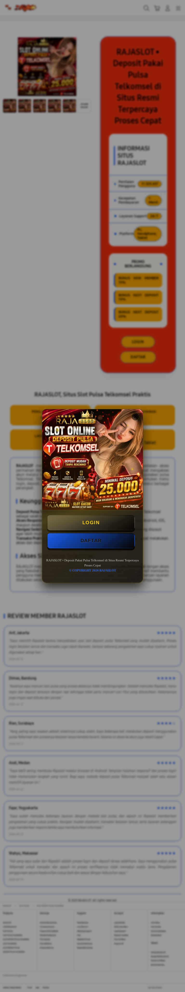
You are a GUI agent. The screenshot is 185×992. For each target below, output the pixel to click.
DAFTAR (91, 540)
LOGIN (91, 522)
